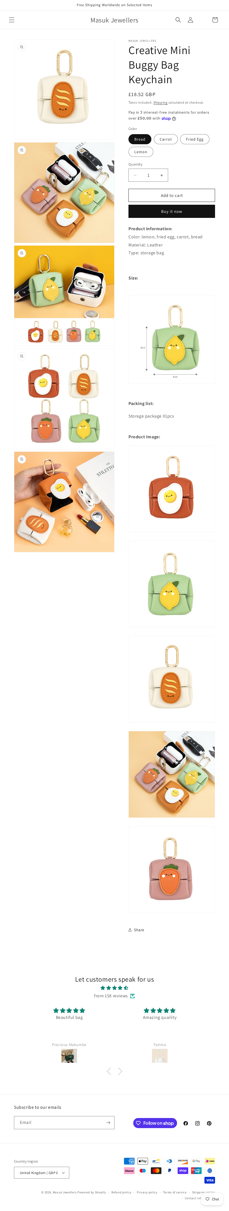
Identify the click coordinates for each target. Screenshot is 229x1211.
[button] (12, 20)
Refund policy (121, 1192)
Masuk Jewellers (65, 1192)
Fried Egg (195, 139)
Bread (139, 139)
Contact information (200, 1198)
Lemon (140, 151)
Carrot (166, 139)
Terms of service (175, 1192)
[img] (114, 988)
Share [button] (139, 929)
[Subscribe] (108, 1122)
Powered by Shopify (91, 1192)
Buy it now (171, 211)
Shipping (160, 102)
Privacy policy (147, 1192)
